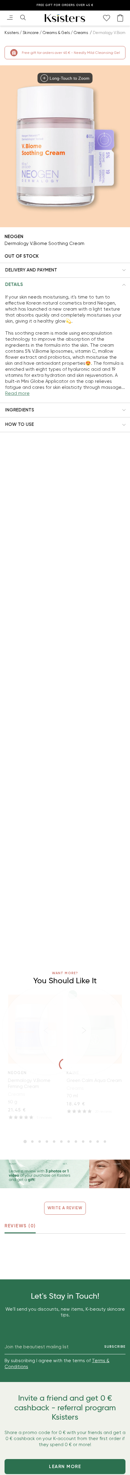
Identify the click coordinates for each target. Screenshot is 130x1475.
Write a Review (65, 1208)
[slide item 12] (105, 1141)
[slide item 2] (32, 1141)
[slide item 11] (98, 1141)
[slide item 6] (61, 1141)
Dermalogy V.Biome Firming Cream (29, 1083)
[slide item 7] (69, 1141)
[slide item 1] (25, 1141)
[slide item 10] (90, 1141)
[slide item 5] (54, 1141)
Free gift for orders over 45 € (65, 5)
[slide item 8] (76, 1141)
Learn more (65, 1466)
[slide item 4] (47, 1141)
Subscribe (114, 1347)
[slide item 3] (39, 1141)
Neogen (14, 236)
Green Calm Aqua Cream (94, 1080)
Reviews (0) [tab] (20, 1226)
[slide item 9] (83, 1141)
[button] (65, 270)
